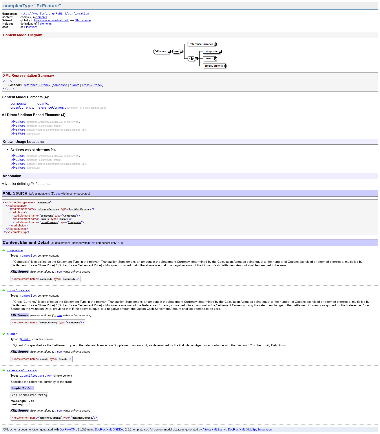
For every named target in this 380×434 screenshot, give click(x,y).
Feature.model (45, 125)
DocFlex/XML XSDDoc (109, 429)
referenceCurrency (37, 85)
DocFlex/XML (68, 429)
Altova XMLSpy (213, 429)
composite (60, 85)
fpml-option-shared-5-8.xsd (51, 20)
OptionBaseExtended (59, 129)
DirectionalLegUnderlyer (50, 121)
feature (33, 129)
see (58, 193)
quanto (74, 85)
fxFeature (18, 121)
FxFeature (84, 107)
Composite (69, 215)
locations (32, 27)
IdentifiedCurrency (80, 209)
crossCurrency (92, 85)
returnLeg (34, 133)
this (93, 242)
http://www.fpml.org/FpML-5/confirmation (54, 13)
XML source (83, 20)
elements (41, 17)
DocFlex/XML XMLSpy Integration (250, 429)
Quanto (63, 219)
